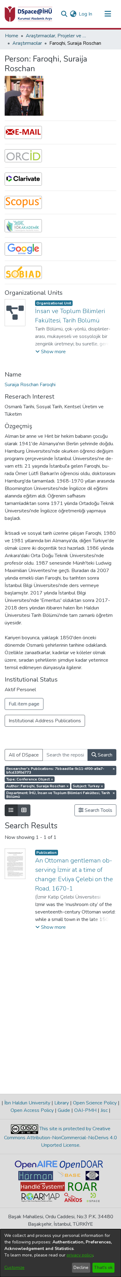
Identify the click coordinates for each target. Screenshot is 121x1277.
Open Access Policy (33, 1110)
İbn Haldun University (27, 1102)
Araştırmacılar (27, 43)
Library (61, 1102)
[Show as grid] (23, 810)
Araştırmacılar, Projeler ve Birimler (57, 35)
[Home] (28, 14)
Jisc (104, 1110)
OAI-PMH (85, 1110)
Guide (63, 1110)
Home (11, 35)
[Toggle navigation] (107, 14)
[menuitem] (73, 14)
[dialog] (60, 1253)
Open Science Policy (95, 1102)
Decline (81, 1267)
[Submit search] (64, 14)
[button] (50, 352)
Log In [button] (86, 14)
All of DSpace (24, 755)
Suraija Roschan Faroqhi (30, 384)
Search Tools (97, 810)
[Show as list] (11, 810)
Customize (14, 1267)
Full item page (24, 704)
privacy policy (80, 1255)
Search (104, 755)
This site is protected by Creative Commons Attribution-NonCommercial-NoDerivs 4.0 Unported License (60, 1137)
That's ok (103, 1267)
